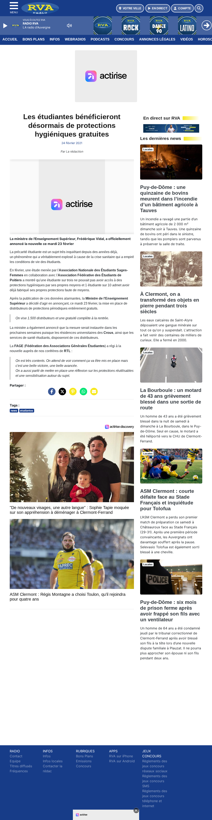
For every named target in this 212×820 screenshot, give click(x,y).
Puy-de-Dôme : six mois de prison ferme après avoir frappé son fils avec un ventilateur (170, 610)
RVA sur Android (122, 761)
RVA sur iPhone (121, 756)
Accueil (10, 39)
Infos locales (53, 761)
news (14, 410)
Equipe (15, 761)
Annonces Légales (157, 39)
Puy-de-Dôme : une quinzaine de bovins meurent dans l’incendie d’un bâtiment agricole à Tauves (169, 198)
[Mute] (69, 25)
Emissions (84, 761)
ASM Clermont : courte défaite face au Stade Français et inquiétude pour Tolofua (167, 499)
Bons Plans (34, 39)
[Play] (5, 25)
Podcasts (100, 39)
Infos (55, 39)
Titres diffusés (21, 766)
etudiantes (26, 410)
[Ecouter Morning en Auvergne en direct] (171, 128)
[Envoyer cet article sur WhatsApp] (82, 393)
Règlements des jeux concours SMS (154, 781)
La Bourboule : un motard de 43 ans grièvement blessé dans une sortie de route (170, 398)
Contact (16, 756)
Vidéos (186, 39)
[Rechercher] (199, 8)
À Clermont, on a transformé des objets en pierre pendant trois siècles (169, 302)
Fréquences (19, 771)
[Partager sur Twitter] (61, 393)
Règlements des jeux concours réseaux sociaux (154, 766)
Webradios (75, 39)
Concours (124, 39)
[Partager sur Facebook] (50, 393)
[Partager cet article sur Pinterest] (72, 393)
